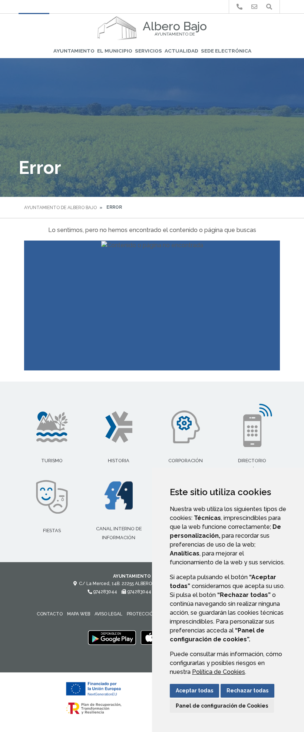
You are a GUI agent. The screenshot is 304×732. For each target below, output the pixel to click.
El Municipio (114, 51)
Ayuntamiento (74, 51)
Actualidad (181, 51)
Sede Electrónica (226, 51)
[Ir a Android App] (112, 637)
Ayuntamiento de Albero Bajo (60, 207)
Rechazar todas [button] (247, 691)
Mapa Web (78, 614)
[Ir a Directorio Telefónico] (239, 6)
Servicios (148, 51)
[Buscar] (269, 6)
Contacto (50, 614)
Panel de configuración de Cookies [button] (222, 706)
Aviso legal (108, 614)
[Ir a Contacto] (254, 6)
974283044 (104, 591)
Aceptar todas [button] (194, 691)
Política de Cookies (218, 671)
